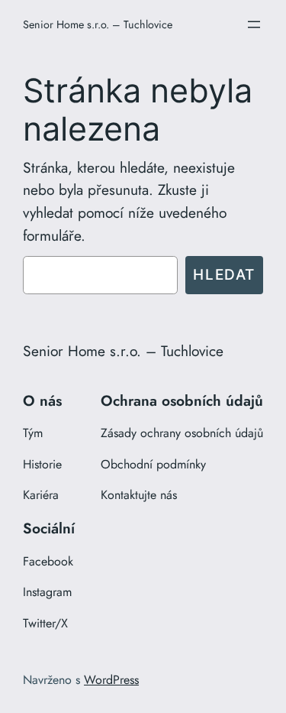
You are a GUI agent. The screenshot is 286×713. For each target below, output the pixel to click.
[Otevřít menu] (254, 24)
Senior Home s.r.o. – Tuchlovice (97, 24)
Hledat (224, 274)
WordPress (111, 680)
